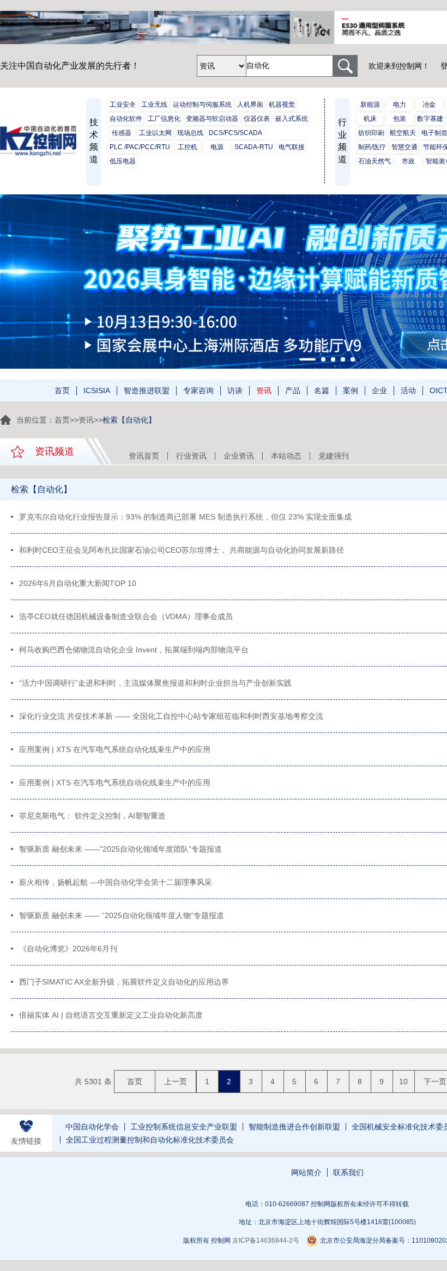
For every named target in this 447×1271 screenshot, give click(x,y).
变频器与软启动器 (212, 119)
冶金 (429, 104)
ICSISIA (96, 390)
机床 (370, 119)
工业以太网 (155, 133)
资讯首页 (144, 455)
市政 (408, 161)
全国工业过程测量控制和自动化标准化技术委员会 (150, 1140)
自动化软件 (126, 119)
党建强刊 (333, 455)
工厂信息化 (164, 119)
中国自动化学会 (92, 1127)
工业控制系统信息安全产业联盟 (183, 1127)
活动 (408, 390)
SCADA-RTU (253, 147)
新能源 (370, 104)
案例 (350, 390)
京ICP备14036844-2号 (265, 1240)
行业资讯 (191, 455)
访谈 (235, 390)
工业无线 (154, 104)
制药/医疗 (372, 147)
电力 (399, 104)
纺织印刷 (371, 133)
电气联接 (292, 147)
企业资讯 (239, 455)
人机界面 (250, 104)
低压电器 (123, 161)
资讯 (263, 390)
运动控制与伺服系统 (202, 104)
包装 (399, 119)
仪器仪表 (257, 119)
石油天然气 (374, 161)
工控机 (187, 147)
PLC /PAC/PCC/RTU (140, 147)
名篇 (321, 390)
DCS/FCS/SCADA (235, 133)
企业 (379, 390)
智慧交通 (404, 147)
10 (403, 1081)
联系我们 (348, 1172)
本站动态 (286, 455)
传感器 (121, 133)
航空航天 (403, 133)
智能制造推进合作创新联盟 (294, 1127)
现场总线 (190, 133)
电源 (217, 147)
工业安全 (123, 104)
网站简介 (306, 1172)
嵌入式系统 (291, 119)
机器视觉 (282, 104)
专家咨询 (198, 390)
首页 (62, 390)
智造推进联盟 (147, 390)
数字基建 (430, 119)
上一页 (175, 1081)
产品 (292, 390)
